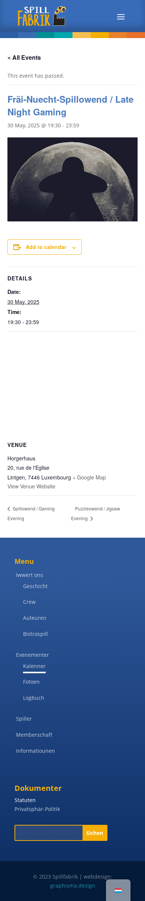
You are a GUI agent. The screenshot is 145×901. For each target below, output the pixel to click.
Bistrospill (35, 633)
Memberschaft (34, 734)
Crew (29, 601)
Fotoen (31, 681)
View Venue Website (31, 486)
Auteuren (34, 617)
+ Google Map (89, 477)
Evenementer (32, 654)
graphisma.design (72, 885)
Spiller (24, 718)
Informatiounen (35, 750)
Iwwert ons (29, 574)
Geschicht (35, 586)
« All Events (24, 57)
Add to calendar (46, 247)
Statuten (25, 800)
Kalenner (34, 665)
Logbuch (33, 697)
